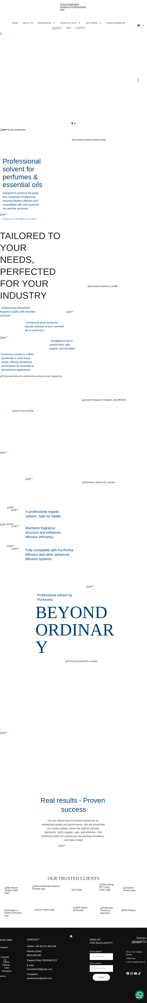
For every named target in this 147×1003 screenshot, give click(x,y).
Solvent (3, 976)
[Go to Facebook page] (127, 973)
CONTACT (80, 28)
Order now (73, 851)
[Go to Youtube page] (135, 973)
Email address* (96, 951)
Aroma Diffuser (6, 963)
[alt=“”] (73, 938)
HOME (15, 23)
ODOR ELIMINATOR (116, 23)
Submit (101, 977)
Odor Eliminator (6, 969)
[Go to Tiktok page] (139, 973)
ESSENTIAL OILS (69, 23)
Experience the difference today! (20, 218)
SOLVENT (56, 28)
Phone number (95, 963)
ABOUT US (28, 23)
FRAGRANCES (44, 23)
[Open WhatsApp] (139, 995)
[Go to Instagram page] (131, 973)
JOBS (68, 28)
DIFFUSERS (91, 23)
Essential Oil (5, 958)
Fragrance (4, 947)
